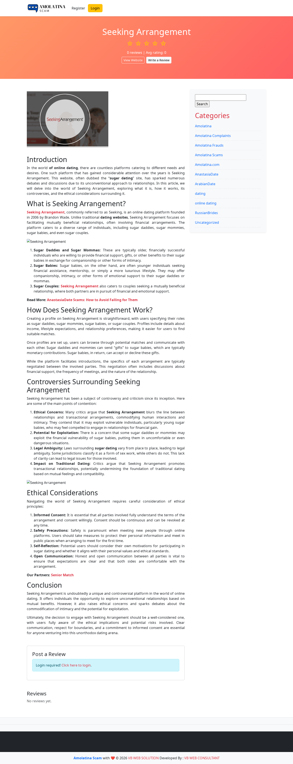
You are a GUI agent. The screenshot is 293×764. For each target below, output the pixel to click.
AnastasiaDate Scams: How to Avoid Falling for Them (92, 299)
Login (95, 8)
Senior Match (62, 575)
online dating (205, 203)
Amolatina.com (207, 164)
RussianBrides (206, 212)
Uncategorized (207, 222)
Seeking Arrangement (79, 286)
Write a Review (158, 60)
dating (200, 193)
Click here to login (76, 665)
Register (78, 8)
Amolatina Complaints (213, 135)
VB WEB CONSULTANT (202, 758)
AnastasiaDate (206, 174)
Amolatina (203, 126)
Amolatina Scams (209, 155)
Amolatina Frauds (209, 145)
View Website (133, 60)
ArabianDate (205, 184)
